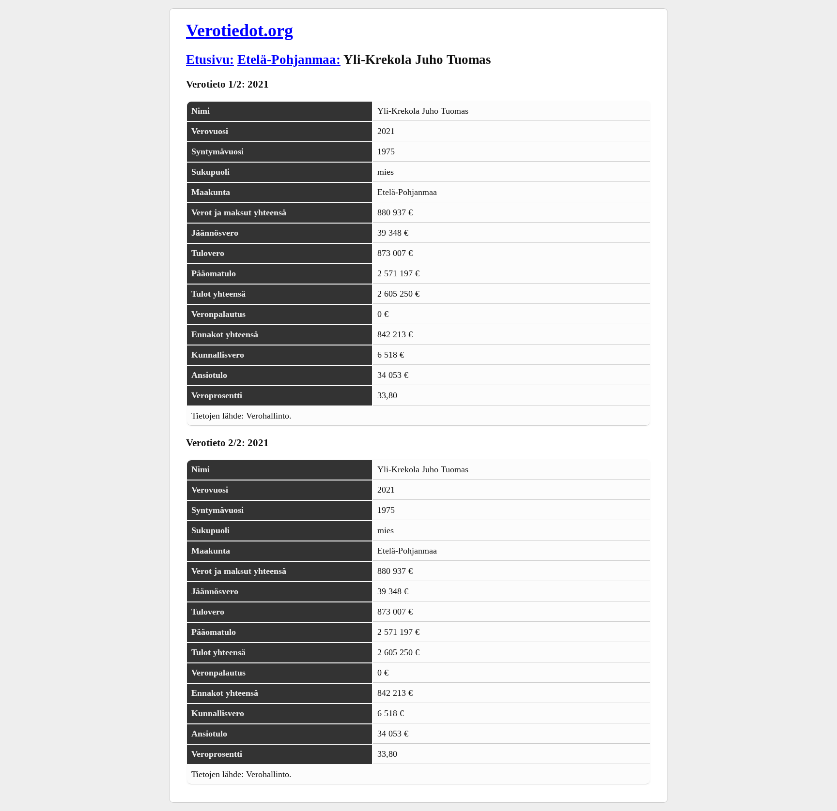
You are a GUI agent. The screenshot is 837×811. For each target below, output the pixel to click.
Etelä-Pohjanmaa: (289, 59)
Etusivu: (210, 59)
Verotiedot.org (239, 30)
